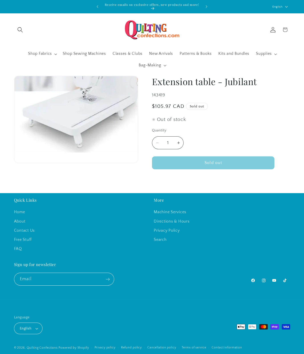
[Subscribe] (108, 279)
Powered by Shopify (74, 348)
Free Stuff (23, 239)
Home (19, 212)
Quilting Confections (43, 348)
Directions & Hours (172, 221)
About (20, 221)
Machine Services (170, 212)
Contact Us (24, 230)
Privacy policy (105, 348)
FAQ (18, 249)
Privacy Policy (167, 230)
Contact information (227, 348)
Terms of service (194, 348)
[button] (20, 30)
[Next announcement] (206, 6)
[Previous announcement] (97, 6)
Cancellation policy (161, 348)
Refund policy (131, 348)
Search (160, 239)
